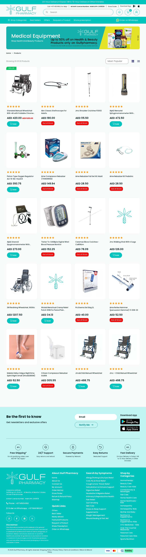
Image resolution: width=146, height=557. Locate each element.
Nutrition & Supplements (126, 516)
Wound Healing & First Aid (97, 518)
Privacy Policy (58, 550)
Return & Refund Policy (62, 496)
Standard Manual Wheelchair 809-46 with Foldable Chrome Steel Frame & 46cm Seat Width (21, 113)
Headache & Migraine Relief (98, 493)
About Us (56, 481)
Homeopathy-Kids (128, 509)
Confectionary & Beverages (127, 490)
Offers (47, 20)
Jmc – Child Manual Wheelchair (123, 373)
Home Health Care (128, 498)
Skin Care (90, 506)
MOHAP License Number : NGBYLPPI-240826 (88, 6)
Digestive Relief (93, 490)
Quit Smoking (92, 503)
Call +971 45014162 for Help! (57, 6)
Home (8, 53)
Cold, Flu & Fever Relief (96, 481)
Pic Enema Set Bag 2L (84, 307)
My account (57, 487)
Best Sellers (35, 20)
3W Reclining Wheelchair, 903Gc (21, 307)
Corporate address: (13, 490)
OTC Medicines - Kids (129, 525)
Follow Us (10, 513)
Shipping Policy (45, 550)
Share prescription (82, 20)
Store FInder (57, 493)
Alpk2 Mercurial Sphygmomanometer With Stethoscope (121, 113)
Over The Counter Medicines (128, 529)
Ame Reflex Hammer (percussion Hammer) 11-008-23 (124, 308)
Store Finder (112, 6)
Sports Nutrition (127, 539)
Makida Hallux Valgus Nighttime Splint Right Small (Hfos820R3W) (21, 374)
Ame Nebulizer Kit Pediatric (121, 176)
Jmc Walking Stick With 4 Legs (123, 242)
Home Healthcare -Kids (128, 501)
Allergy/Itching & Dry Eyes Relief (100, 478)
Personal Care (126, 533)
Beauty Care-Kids (128, 487)
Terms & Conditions (71, 550)
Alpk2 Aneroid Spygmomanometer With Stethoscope (18, 244)
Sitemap (55, 500)
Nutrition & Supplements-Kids (128, 521)
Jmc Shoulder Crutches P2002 (88, 110)
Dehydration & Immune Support (100, 487)
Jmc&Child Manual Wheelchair (88, 373)
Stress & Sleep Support (96, 509)
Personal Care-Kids (128, 536)
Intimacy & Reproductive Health (100, 496)
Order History (57, 490)
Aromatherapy (126, 480)
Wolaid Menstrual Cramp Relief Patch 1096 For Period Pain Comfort (54, 310)
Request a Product (61, 20)
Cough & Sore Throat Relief (98, 484)
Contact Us (57, 484)
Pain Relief (90, 500)
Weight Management (95, 515)
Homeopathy (126, 506)
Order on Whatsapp (128, 20)
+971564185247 (35, 508)
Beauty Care (125, 483)
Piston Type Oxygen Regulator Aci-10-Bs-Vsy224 (20, 177)
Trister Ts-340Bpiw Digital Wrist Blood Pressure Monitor (55, 243)
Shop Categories (18, 20)
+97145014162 (22, 503)
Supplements (92, 512)
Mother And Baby (127, 512)
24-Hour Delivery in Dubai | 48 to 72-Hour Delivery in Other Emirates (73, 1)
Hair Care (124, 495)
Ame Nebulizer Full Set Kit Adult (89, 176)
